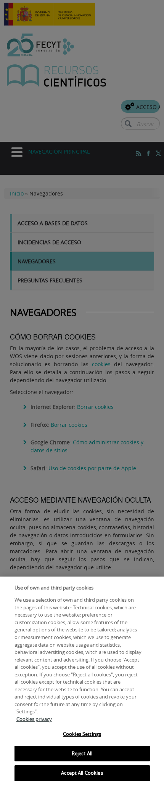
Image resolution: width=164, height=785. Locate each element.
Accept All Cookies (82, 772)
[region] (82, 681)
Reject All (82, 753)
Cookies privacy (34, 719)
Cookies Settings (82, 734)
